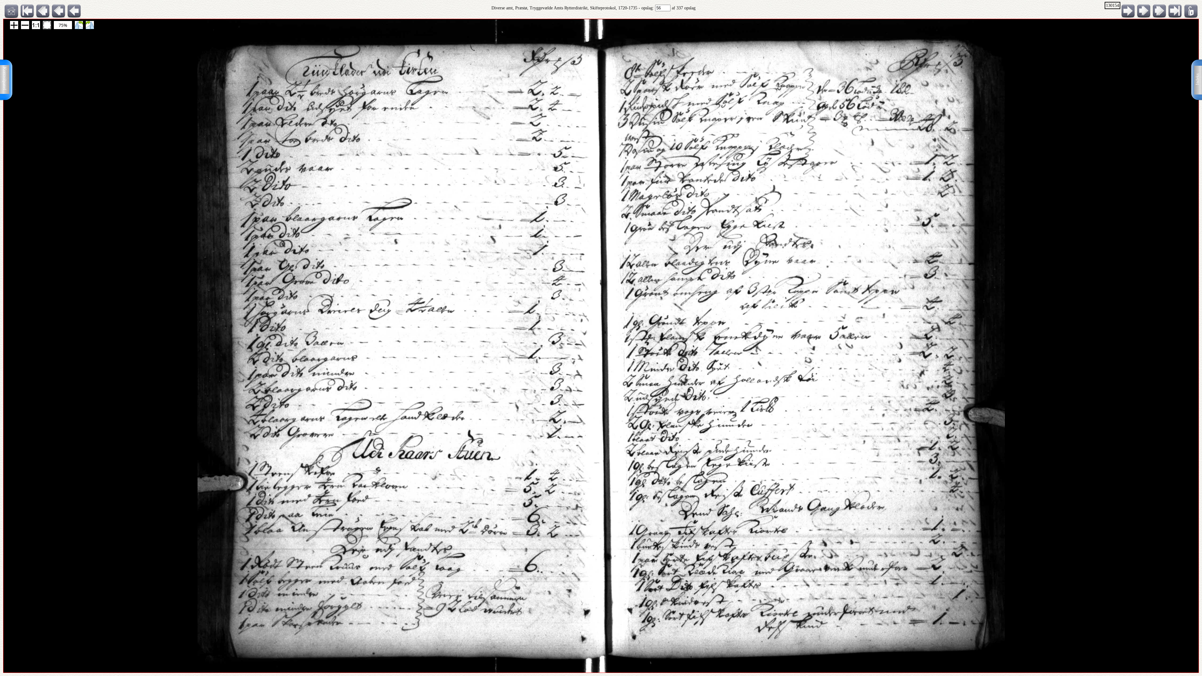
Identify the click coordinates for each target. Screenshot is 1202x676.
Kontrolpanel (4, 78)
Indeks (1197, 79)
